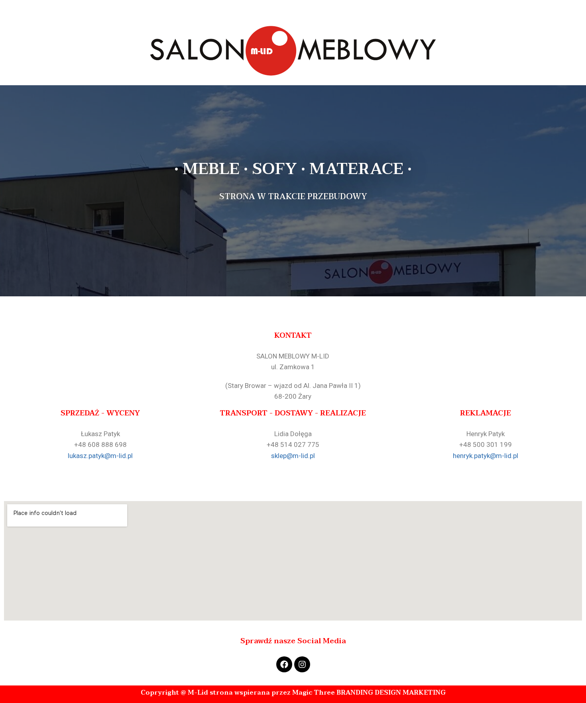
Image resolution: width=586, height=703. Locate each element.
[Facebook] (284, 664)
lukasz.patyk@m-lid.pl (100, 456)
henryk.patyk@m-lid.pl (485, 456)
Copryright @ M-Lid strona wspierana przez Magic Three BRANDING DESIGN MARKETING (293, 692)
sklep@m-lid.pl (293, 456)
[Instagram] (302, 664)
